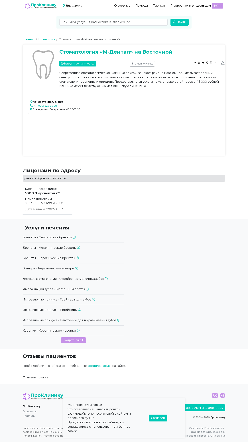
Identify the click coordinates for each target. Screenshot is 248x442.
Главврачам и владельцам (191, 5)
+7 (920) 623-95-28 (45, 105)
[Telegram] (203, 62)
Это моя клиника (142, 63)
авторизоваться (99, 366)
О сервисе (122, 5)
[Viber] (207, 62)
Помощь (141, 5)
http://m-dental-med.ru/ (79, 63)
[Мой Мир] (215, 62)
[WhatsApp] (211, 62)
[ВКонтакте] (195, 62)
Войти (217, 5)
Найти (181, 22)
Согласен (158, 418)
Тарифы (159, 5)
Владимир (46, 39)
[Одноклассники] (199, 62)
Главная (28, 39)
